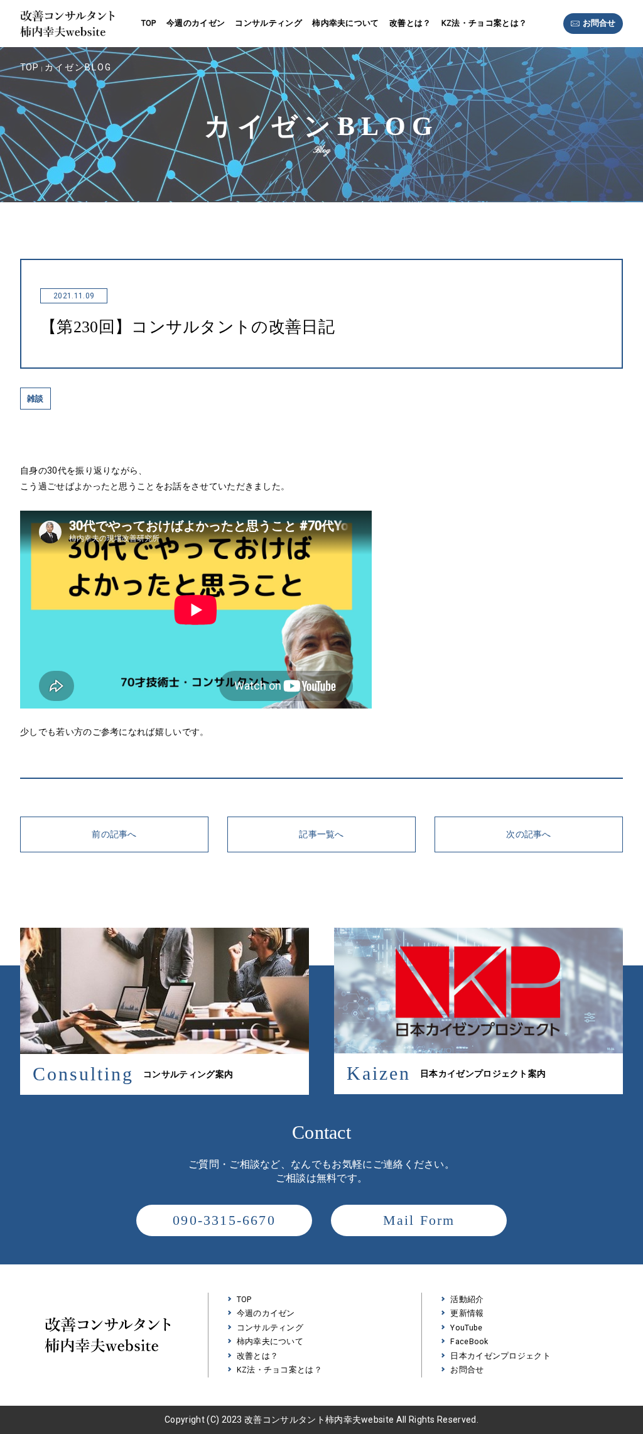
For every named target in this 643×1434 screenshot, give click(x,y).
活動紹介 (467, 1299)
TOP (148, 23)
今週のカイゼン (195, 23)
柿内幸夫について (345, 23)
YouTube (466, 1327)
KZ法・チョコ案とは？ (484, 23)
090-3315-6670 (224, 1220)
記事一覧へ (321, 834)
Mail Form (419, 1220)
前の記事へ (114, 834)
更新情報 (467, 1313)
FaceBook (469, 1341)
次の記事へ (528, 834)
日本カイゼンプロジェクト (500, 1356)
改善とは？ (410, 23)
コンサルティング (268, 23)
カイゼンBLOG (78, 67)
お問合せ (599, 23)
